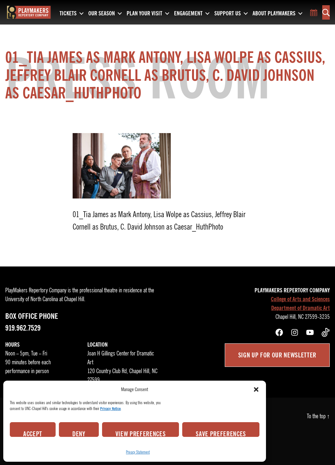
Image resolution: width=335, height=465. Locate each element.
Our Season (101, 13)
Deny (78, 433)
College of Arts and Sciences (300, 299)
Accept (32, 433)
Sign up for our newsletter (277, 355)
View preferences (140, 433)
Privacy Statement (138, 452)
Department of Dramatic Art (300, 308)
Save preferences (221, 433)
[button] (256, 389)
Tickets (68, 13)
